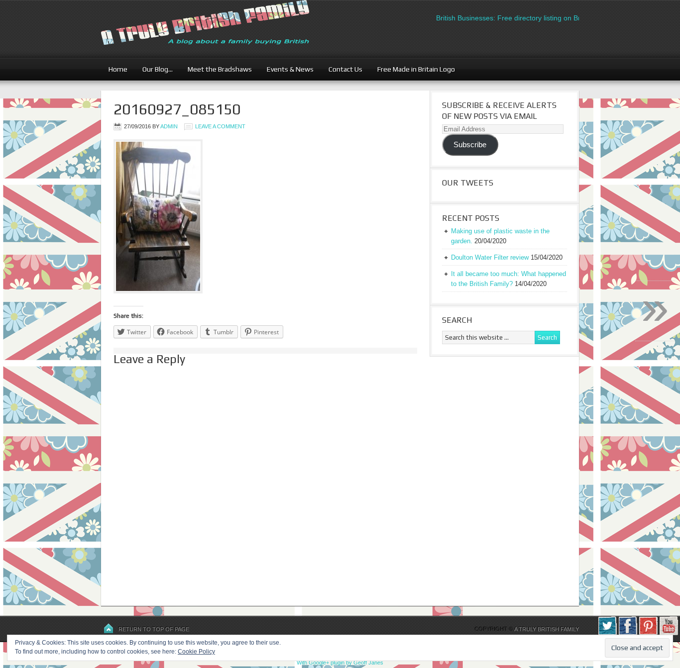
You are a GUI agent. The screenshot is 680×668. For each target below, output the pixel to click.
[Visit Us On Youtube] (668, 633)
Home (118, 69)
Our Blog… (154, 69)
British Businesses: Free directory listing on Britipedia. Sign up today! (537, 18)
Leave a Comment (220, 126)
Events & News (286, 69)
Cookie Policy (196, 651)
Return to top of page (153, 629)
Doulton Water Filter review (490, 257)
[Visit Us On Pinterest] (648, 633)
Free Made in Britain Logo (412, 69)
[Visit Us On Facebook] (627, 633)
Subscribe (469, 145)
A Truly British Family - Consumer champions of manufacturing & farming (223, 28)
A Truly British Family (546, 629)
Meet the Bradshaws (220, 69)
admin (169, 126)
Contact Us (341, 69)
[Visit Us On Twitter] (607, 633)
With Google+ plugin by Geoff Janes (340, 663)
